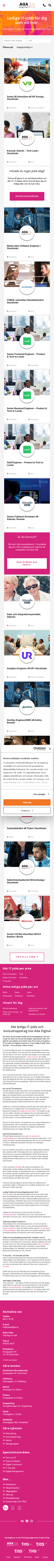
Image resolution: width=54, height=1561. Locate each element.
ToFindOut (28, 1557)
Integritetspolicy (13, 1488)
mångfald (18, 1167)
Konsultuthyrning (13, 1437)
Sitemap (9, 1494)
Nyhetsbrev (11, 1484)
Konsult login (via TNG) (16, 1501)
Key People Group (42, 1538)
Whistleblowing (12, 1498)
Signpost (17, 1557)
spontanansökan (15, 1287)
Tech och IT (11, 1457)
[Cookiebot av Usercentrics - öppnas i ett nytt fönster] (34, 749)
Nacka (11, 837)
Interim (9, 1440)
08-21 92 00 (8, 1319)
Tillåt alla (27, 802)
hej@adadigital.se (11, 1327)
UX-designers (45, 1228)
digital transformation (28, 1111)
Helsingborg (7, 996)
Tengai (45, 1557)
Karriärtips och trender (36, 1014)
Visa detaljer (39, 794)
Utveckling (34, 365)
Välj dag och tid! (10, 1335)
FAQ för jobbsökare (10, 1008)
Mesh (37, 1557)
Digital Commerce (9, 978)
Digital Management (15, 1471)
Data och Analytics (37, 108)
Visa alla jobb (26, 957)
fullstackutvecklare (10, 1215)
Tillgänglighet (11, 1491)
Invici (8, 1557)
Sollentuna (19, 996)
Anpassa (25, 810)
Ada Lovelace (33, 1057)
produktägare (11, 1230)
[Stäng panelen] (50, 749)
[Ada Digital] (27, 4)
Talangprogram (12, 1444)
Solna (29, 992)
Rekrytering (11, 1433)
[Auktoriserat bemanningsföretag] (13, 1508)
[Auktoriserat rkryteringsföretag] (19, 1508)
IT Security (34, 891)
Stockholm (12, 108)
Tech (32, 162)
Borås (11, 945)
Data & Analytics (43, 1244)
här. (32, 1289)
